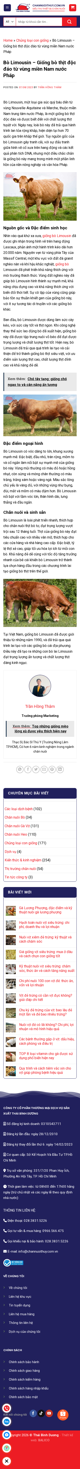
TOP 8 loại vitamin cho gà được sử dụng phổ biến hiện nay (46, 1056)
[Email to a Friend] (44, 769)
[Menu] (7, 8)
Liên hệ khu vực (20, 1297)
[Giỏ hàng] (72, 8)
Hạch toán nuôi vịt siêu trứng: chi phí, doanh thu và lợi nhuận (44, 924)
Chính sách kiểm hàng (24, 1379)
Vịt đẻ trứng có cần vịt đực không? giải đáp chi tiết (45, 997)
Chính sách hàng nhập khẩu (28, 1388)
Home (8, 40)
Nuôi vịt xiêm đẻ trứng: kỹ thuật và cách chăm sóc (45, 939)
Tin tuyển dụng (19, 1305)
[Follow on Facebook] (33, 1413)
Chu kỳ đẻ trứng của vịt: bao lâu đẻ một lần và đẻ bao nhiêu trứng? (45, 1012)
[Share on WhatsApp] (20, 769)
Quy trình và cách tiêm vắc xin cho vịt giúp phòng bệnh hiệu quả (45, 1070)
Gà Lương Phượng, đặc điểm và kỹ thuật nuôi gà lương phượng (45, 910)
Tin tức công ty (16, 877)
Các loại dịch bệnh (19, 809)
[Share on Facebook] (28, 769)
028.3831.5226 (35, 1221)
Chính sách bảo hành (24, 1362)
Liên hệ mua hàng (21, 1314)
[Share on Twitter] (36, 769)
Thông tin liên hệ (21, 1323)
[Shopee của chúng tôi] (63, 1415)
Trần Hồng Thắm (49, 87)
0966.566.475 (53, 1231)
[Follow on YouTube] (49, 1413)
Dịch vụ (10, 852)
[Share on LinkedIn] (60, 769)
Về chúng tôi (18, 1288)
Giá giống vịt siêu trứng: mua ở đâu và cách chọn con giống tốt (45, 954)
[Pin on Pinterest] (52, 769)
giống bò (62, 264)
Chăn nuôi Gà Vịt (17, 826)
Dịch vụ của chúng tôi (24, 1332)
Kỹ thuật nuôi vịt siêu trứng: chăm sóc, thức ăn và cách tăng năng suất (46, 968)
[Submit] (69, 21)
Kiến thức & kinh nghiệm (23, 860)
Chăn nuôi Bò (15, 817)
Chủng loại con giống (32, 40)
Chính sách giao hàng (24, 1371)
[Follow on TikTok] (41, 1413)
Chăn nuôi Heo (16, 834)
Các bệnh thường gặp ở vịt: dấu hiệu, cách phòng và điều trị (46, 1041)
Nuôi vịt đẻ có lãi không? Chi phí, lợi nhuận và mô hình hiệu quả (46, 1027)
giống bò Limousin (56, 236)
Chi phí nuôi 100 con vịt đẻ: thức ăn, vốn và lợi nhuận (46, 983)
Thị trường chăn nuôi (20, 869)
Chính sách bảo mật (23, 1397)
